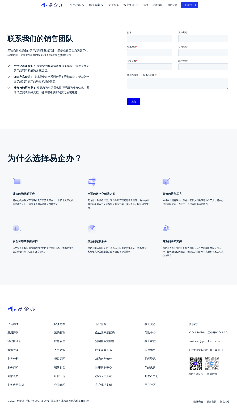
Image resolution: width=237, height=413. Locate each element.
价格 (145, 5)
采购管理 (59, 332)
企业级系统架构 (105, 332)
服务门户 (13, 367)
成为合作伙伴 (103, 359)
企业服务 (113, 5)
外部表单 (13, 376)
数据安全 (198, 401)
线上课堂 (150, 341)
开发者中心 (151, 376)
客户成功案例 (103, 385)
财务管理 (59, 341)
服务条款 (211, 401)
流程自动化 (14, 341)
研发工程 (59, 376)
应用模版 (150, 350)
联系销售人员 (103, 350)
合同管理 (59, 385)
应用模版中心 (103, 367)
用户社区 (150, 385)
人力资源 (59, 350)
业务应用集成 (15, 385)
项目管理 (59, 359)
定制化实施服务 (105, 341)
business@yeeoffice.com (204, 341)
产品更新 (150, 367)
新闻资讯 (150, 359)
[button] (77, 5)
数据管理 (13, 350)
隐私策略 (225, 401)
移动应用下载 (103, 376)
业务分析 (13, 359)
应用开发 (13, 332)
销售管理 (59, 367)
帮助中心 (150, 332)
